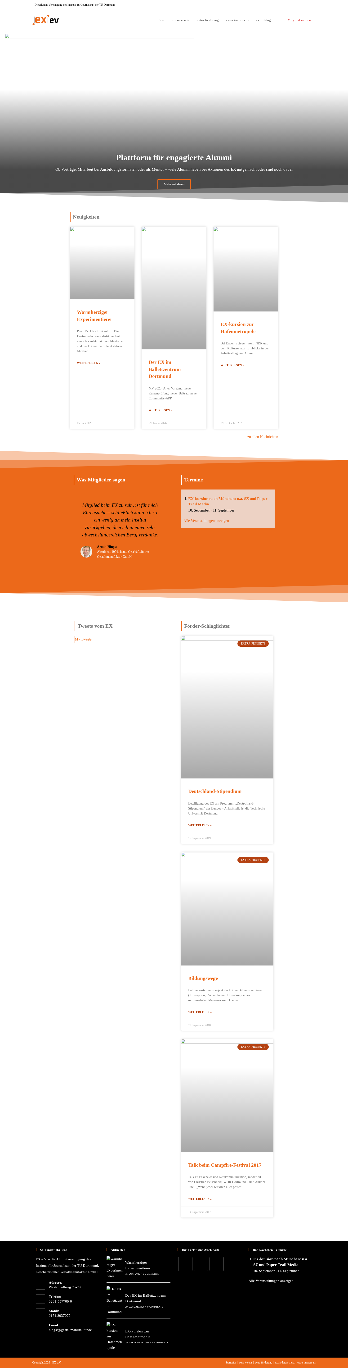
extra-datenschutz (284, 1362)
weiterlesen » (88, 363)
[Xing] (217, 1264)
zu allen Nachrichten (262, 437)
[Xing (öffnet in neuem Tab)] (314, 5)
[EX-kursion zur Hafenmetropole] (115, 1336)
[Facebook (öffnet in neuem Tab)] (309, 5)
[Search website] (279, 20)
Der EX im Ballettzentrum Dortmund (165, 369)
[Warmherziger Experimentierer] (115, 1267)
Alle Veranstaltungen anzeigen (206, 521)
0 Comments (151, 1273)
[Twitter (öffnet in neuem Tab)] (304, 5)
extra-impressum (306, 1362)
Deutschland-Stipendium (215, 791)
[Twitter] (185, 1264)
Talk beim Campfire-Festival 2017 (225, 1165)
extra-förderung (263, 1362)
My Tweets (83, 639)
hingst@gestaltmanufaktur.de (70, 1330)
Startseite (231, 1362)
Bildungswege (203, 978)
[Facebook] (201, 1264)
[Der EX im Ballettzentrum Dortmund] (115, 1300)
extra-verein (245, 1362)
